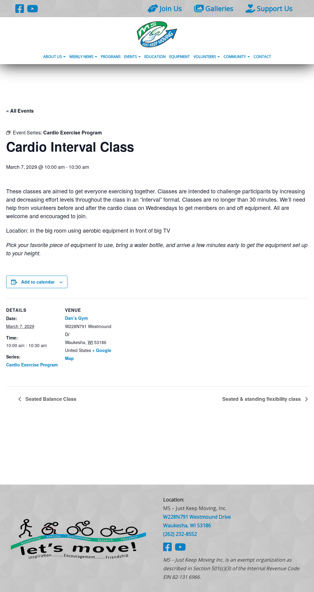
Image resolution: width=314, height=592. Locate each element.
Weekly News (81, 56)
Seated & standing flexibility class (262, 398)
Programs (111, 56)
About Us (53, 56)
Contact (262, 56)
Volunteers (205, 56)
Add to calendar (38, 282)
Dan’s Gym (76, 318)
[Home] (157, 34)
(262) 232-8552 (180, 534)
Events (131, 56)
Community (235, 56)
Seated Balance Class (50, 398)
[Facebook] (19, 8)
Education (155, 56)
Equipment (179, 56)
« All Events (20, 110)
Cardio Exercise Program (32, 365)
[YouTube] (32, 8)
